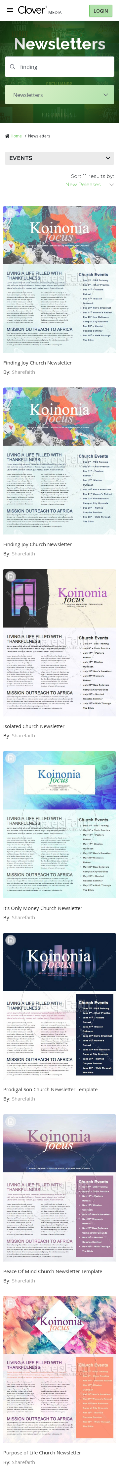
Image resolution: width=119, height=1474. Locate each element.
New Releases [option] (82, 185)
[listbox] (90, 184)
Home (16, 135)
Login (101, 11)
